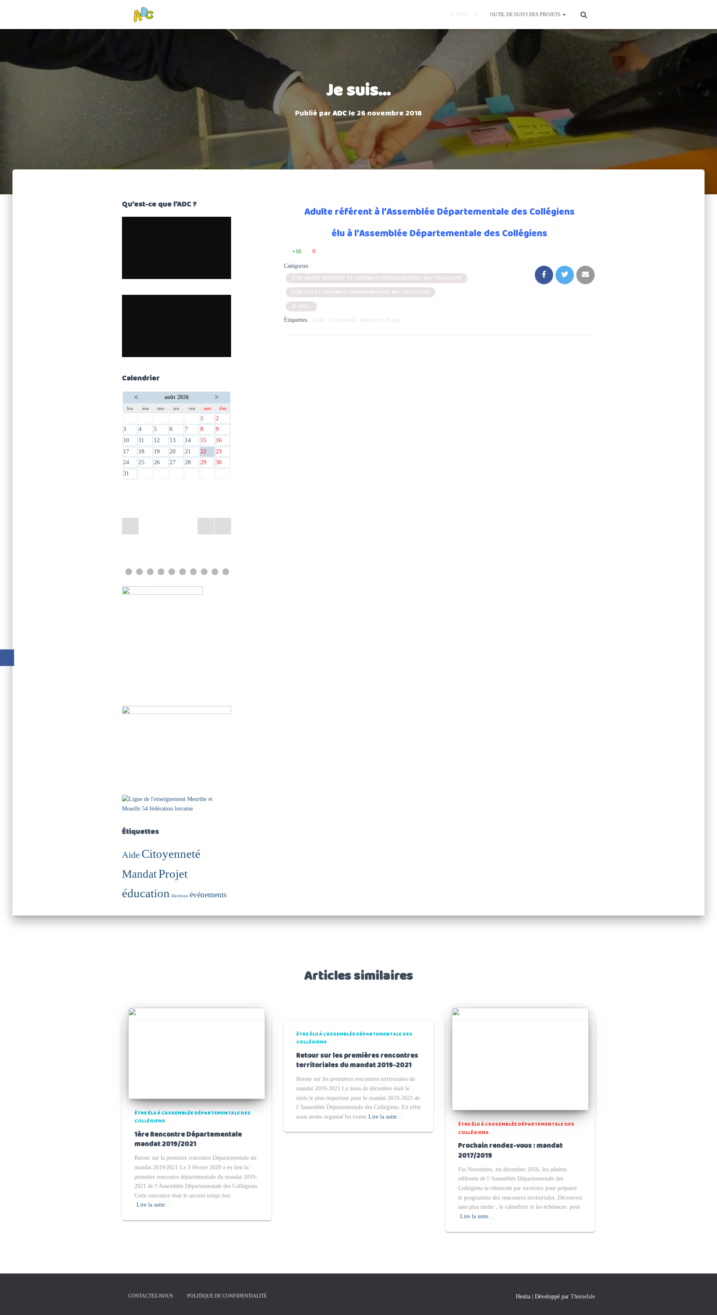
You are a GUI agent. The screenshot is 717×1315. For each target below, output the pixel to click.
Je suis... (301, 306)
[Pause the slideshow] (206, 526)
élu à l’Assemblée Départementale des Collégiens (439, 234)
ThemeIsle (583, 1296)
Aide (131, 855)
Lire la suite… (154, 1205)
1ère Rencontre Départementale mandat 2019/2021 (188, 1139)
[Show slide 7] (193, 571)
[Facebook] (7, 657)
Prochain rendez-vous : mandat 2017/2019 (510, 1150)
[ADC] (143, 14)
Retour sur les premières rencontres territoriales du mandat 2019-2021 (357, 1060)
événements (208, 894)
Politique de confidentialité (227, 1296)
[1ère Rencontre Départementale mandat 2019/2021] (196, 1053)
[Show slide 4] (161, 571)
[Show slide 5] (171, 571)
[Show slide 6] (182, 571)
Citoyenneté (170, 853)
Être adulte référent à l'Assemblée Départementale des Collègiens (376, 278)
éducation (146, 893)
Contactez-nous (150, 1296)
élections (179, 896)
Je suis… (461, 14)
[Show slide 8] (204, 571)
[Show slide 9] (215, 571)
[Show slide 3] (150, 571)
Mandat (139, 874)
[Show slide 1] (128, 571)
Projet (173, 873)
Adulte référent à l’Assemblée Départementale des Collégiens (439, 212)
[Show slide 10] (225, 571)
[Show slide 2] (139, 571)
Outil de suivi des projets (526, 14)
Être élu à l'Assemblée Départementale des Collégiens (360, 292)
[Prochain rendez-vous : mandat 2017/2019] (520, 1058)
